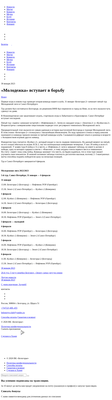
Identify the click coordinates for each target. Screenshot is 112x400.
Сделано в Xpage (9, 336)
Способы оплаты (9, 317)
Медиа (10, 14)
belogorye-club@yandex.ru (13, 312)
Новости (11, 7)
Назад (4, 97)
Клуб (9, 17)
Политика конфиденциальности (16, 326)
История (10, 19)
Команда (11, 12)
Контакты (11, 21)
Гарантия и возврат (26, 317)
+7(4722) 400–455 (9, 308)
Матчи (10, 9)
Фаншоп (10, 24)
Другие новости (8, 277)
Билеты (4, 44)
